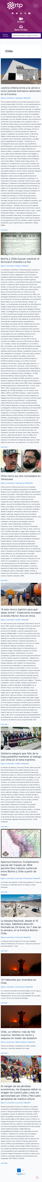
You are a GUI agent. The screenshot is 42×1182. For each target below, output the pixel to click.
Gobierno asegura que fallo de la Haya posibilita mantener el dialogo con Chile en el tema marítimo (21, 756)
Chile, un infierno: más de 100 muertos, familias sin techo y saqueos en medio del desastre (19, 1035)
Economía (18, 878)
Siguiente (21, 1174)
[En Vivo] (21, 18)
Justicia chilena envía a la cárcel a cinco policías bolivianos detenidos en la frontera (21, 91)
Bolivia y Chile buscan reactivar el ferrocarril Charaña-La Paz (20, 260)
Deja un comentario (7, 98)
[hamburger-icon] (35, 5)
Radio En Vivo (21, 30)
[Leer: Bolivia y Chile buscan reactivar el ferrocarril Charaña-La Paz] (21, 243)
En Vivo (21, 22)
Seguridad (18, 98)
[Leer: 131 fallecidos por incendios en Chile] (21, 964)
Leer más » (4, 230)
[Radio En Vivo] (21, 26)
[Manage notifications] (37, 1177)
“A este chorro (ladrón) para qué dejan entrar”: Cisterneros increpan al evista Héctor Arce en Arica (21, 612)
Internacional (19, 483)
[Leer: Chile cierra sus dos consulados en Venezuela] (21, 461)
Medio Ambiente (21, 1042)
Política (17, 266)
